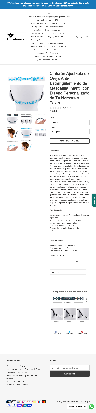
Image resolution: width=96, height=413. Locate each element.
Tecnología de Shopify (82, 402)
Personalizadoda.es (68, 402)
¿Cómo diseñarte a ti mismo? (17, 384)
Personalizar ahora (70, 141)
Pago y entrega (25, 366)
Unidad (52, 127)
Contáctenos (11, 366)
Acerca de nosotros (13, 369)
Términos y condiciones (15, 381)
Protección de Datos (33, 369)
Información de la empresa (16, 372)
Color (52, 118)
